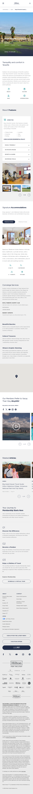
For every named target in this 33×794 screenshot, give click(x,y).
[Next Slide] (29, 195)
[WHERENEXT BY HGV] (16, 647)
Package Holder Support (21, 605)
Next (31, 236)
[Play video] (16, 426)
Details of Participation (11, 737)
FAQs (3, 600)
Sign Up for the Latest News (16, 635)
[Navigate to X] (6, 409)
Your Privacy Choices (9, 618)
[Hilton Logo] (16, 664)
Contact (19, 593)
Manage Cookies (6, 626)
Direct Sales (19, 599)
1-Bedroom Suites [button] (8, 221)
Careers (4, 613)
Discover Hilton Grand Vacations (7, 597)
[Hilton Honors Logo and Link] (16, 696)
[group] (16, 477)
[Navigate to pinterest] (16, 409)
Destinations (5, 9)
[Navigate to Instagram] (13, 409)
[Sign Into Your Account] (30, 3)
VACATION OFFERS (16, 641)
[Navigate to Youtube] (9, 409)
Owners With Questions (21, 596)
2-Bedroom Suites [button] (22, 221)
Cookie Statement (6, 624)
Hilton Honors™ (5, 608)
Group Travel (5, 605)
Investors (4, 603)
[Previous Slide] (20, 195)
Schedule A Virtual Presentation (20, 602)
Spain (12, 9)
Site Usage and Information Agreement (10, 629)
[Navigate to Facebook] (3, 409)
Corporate (4, 610)
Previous (1, 236)
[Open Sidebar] (3, 3)
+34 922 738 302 (6, 309)
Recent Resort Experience (22, 608)
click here (23, 771)
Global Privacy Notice (7, 621)
